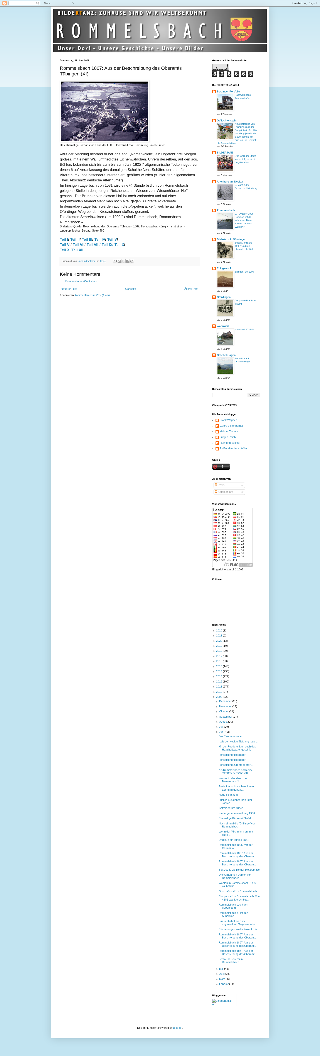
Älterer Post (191, 288)
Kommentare (225, 491)
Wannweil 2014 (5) (244, 329)
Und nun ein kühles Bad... (234, 839)
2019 (219, 645)
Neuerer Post (69, 288)
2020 (219, 640)
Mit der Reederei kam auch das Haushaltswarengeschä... (237, 748)
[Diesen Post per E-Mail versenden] (115, 261)
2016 (219, 661)
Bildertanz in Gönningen (231, 239)
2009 (219, 696)
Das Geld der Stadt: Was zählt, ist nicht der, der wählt (245, 159)
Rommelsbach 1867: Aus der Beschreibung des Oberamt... (237, 855)
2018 (219, 650)
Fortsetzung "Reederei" (232, 754)
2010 (219, 691)
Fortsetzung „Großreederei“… (236, 764)
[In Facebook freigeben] (127, 261)
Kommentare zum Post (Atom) (92, 295)
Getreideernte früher (231, 808)
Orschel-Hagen (226, 355)
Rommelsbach (226, 210)
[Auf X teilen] (123, 261)
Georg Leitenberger (231, 425)
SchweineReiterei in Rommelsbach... (231, 961)
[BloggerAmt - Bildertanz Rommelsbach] (222, 1004)
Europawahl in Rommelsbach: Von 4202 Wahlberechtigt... (239, 898)
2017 (219, 656)
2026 (219, 630)
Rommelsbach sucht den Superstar (233, 914)
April (222, 973)
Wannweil (223, 326)
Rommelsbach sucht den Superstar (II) (233, 906)
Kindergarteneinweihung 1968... (238, 813)
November (225, 706)
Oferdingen (224, 297)
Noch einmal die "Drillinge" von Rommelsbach (237, 825)
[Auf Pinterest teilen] (132, 261)
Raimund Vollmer (230, 442)
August (223, 721)
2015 (219, 666)
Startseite (130, 288)
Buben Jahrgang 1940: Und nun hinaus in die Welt (244, 246)
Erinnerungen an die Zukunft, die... (239, 929)
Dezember (225, 701)
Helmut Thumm (229, 431)
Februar (224, 984)
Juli (221, 726)
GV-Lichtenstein (226, 120)
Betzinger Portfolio (228, 91)
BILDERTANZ (225, 152)
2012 (219, 681)
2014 (219, 671)
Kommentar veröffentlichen (81, 281)
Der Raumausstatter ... (232, 736)
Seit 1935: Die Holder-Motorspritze (239, 869)
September (226, 716)
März (222, 979)
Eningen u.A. (224, 268)
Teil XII (77, 250)
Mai (221, 968)
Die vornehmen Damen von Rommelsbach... (235, 876)
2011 (219, 686)
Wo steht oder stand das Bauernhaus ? (233, 780)
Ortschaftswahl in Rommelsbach (238, 891)
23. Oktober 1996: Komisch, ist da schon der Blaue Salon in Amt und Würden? (244, 220)
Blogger (177, 1027)
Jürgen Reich (228, 437)
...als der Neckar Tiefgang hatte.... (238, 741)
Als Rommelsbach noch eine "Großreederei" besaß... (236, 772)
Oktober (224, 711)
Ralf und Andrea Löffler (233, 448)
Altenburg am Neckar (230, 181)
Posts (220, 485)
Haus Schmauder (229, 794)
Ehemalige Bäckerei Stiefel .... (236, 818)
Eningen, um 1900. (244, 271)
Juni (222, 732)
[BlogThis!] (119, 261)
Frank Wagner (228, 420)
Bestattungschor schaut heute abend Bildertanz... (236, 788)
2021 (219, 635)
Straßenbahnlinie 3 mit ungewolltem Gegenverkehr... (238, 923)
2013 (219, 676)
